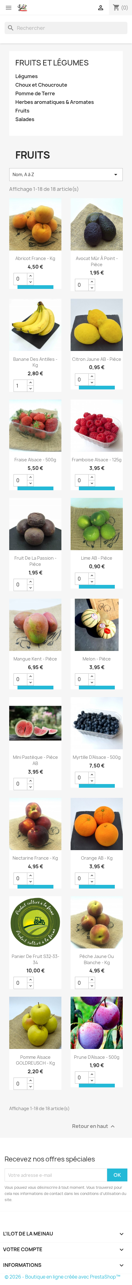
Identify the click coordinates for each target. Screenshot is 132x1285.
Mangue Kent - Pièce (35, 659)
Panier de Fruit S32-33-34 (35, 959)
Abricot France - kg (35, 258)
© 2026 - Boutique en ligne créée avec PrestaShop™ (62, 1277)
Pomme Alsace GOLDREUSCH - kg (35, 1060)
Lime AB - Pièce (96, 558)
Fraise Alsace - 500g (35, 460)
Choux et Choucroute (41, 85)
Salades (24, 119)
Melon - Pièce (97, 659)
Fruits (22, 111)
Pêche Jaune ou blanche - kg (97, 959)
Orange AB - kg (97, 858)
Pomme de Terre (35, 93)
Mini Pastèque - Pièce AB (35, 760)
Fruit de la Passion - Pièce (35, 561)
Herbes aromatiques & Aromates (54, 102)
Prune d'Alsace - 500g (96, 1057)
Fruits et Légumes (52, 62)
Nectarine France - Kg (35, 858)
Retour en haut (94, 1126)
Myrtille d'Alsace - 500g (97, 757)
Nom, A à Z (66, 174)
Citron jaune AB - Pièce (96, 359)
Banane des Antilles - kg (35, 362)
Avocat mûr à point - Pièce (97, 261)
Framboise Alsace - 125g (97, 460)
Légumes (26, 76)
